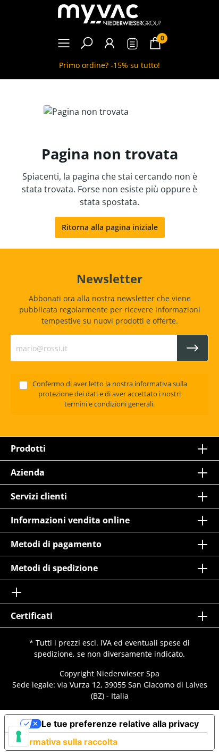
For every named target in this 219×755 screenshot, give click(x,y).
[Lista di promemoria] (132, 45)
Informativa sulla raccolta (65, 741)
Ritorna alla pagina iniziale (110, 227)
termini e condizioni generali (108, 404)
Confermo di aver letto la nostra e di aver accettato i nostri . (109, 394)
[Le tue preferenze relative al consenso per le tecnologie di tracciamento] (19, 736)
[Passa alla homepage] (109, 15)
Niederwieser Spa (127, 673)
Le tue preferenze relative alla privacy (120, 723)
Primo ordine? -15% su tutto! (109, 65)
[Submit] (192, 348)
